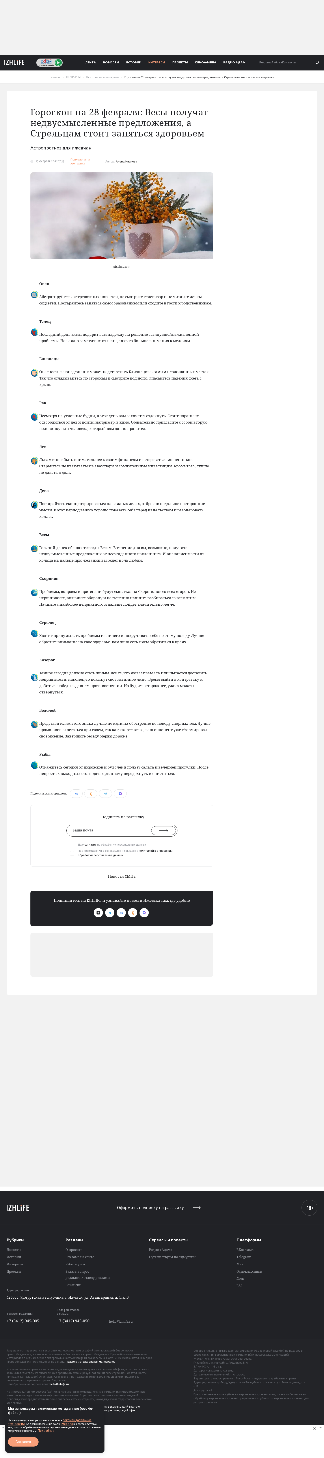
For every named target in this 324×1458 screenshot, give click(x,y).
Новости (14, 1249)
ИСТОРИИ (133, 62)
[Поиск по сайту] (317, 62)
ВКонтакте (245, 1249)
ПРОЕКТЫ (180, 62)
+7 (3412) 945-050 (73, 1320)
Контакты (289, 62)
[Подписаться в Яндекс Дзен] (98, 912)
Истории (14, 1257)
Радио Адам (234, 62)
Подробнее (46, 1430)
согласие (90, 845)
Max (239, 1264)
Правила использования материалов (90, 1362)
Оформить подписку (150, 1207)
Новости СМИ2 (122, 876)
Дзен (240, 1278)
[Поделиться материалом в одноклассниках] (90, 793)
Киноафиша (205, 62)
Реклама (265, 62)
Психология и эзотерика (80, 161)
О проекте (73, 1249)
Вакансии (73, 1285)
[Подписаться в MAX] (144, 912)
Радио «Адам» (160, 1249)
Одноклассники (249, 1271)
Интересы (15, 1264)
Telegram (243, 1257)
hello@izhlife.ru (121, 1321)
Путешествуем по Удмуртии (172, 1257)
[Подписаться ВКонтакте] (121, 912)
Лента (91, 62)
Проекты (14, 1271)
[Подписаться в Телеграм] (109, 912)
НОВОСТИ (111, 62)
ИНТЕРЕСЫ (156, 62)
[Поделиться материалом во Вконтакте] (76, 793)
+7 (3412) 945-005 (23, 1320)
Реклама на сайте (79, 1257)
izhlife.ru (67, 1424)
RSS (239, 1285)
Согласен (23, 1442)
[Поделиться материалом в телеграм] (105, 793)
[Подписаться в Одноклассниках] (132, 912)
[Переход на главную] (14, 62)
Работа (277, 62)
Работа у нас (75, 1264)
